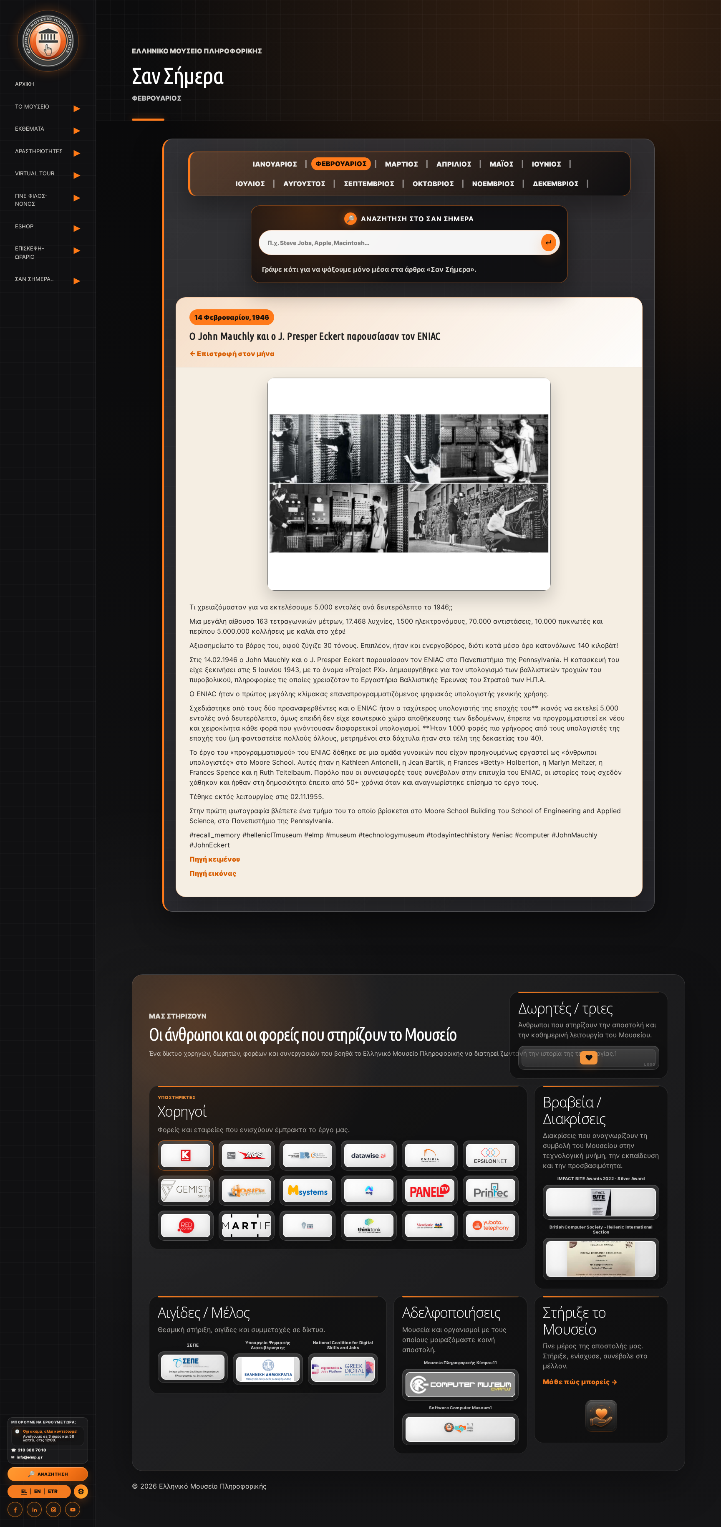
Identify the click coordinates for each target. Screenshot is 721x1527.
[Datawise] (369, 1155)
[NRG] (369, 1191)
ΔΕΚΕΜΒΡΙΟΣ (556, 183)
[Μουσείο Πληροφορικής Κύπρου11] (460, 1385)
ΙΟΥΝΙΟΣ (546, 164)
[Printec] (491, 1191)
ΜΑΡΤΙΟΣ (401, 164)
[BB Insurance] (307, 1155)
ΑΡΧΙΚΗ (24, 84)
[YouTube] (72, 1509)
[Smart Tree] (307, 1226)
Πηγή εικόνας (213, 873)
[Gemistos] (186, 1191)
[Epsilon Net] (491, 1155)
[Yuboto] (491, 1226)
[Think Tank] (369, 1226)
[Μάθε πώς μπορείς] (601, 1416)
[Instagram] (53, 1509)
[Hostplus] (247, 1191)
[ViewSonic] (430, 1226)
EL (24, 1491)
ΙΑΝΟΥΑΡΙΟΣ (275, 164)
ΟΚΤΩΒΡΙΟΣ (433, 183)
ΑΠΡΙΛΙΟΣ (453, 164)
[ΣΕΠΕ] (193, 1367)
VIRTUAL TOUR (34, 173)
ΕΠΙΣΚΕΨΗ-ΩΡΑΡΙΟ (29, 252)
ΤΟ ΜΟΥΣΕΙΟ (32, 106)
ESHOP (24, 226)
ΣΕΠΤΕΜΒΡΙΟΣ (369, 183)
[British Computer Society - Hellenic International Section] (601, 1259)
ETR (53, 1491)
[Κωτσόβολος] (186, 1155)
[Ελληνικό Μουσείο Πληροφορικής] (48, 41)
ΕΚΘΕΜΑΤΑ (29, 128)
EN (37, 1491)
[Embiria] (430, 1155)
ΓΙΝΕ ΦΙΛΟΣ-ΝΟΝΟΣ (31, 199)
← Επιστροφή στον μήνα (232, 353)
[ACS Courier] (247, 1155)
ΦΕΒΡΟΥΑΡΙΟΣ (341, 163)
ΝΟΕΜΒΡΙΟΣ (493, 183)
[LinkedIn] (34, 1509)
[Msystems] (307, 1191)
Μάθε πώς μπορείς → (580, 1382)
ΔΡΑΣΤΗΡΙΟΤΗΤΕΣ (37, 151)
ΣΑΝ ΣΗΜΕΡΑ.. (34, 279)
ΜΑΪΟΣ (502, 164)
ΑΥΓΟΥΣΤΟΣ (304, 183)
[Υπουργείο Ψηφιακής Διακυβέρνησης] (268, 1369)
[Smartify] (247, 1226)
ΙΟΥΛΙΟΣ (250, 183)
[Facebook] (15, 1509)
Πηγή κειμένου (214, 859)
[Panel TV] (430, 1191)
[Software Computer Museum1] (460, 1429)
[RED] (186, 1226)
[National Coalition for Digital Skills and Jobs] (343, 1369)
